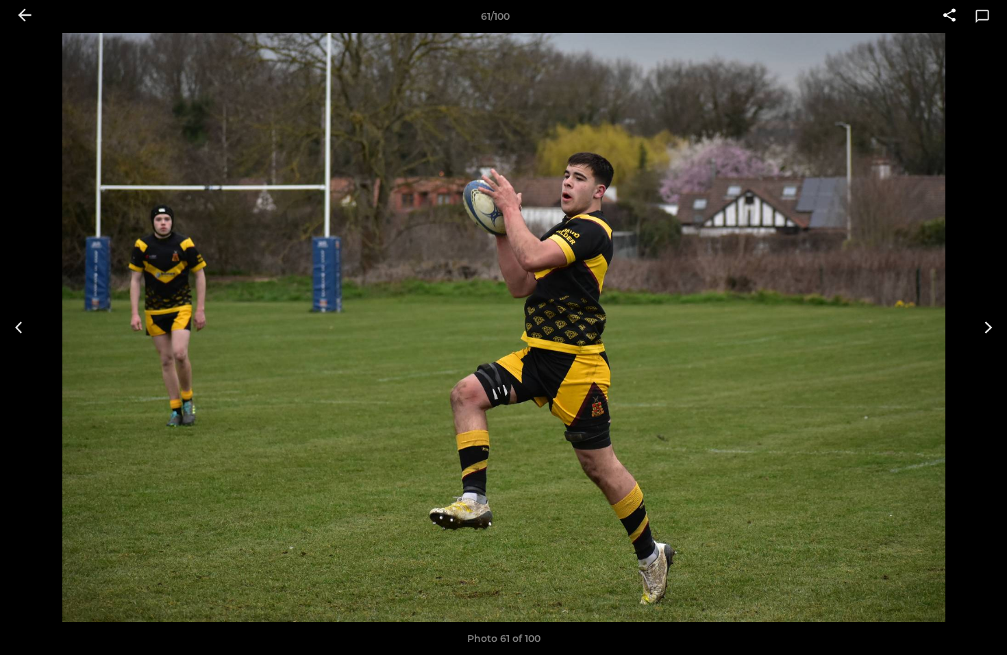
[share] (949, 16)
